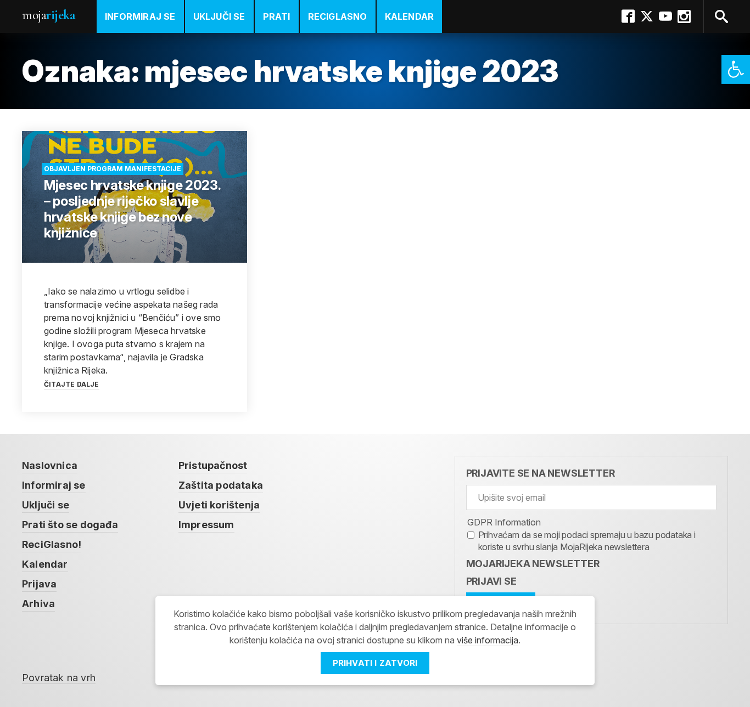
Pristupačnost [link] (213, 465)
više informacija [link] (487, 640)
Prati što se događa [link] (70, 524)
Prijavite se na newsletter (540, 473)
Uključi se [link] (219, 16)
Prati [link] (276, 16)
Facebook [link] (628, 16)
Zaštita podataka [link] (220, 485)
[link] (735, 69)
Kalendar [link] (409, 16)
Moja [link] (48, 15)
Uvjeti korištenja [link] (219, 505)
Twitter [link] (646, 16)
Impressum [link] (206, 524)
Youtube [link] (665, 16)
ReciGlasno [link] (337, 16)
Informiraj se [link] (140, 16)
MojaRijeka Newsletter (533, 563)
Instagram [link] (684, 16)
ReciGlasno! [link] (51, 544)
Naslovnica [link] (49, 465)
